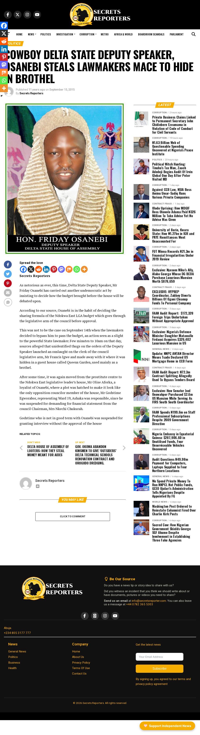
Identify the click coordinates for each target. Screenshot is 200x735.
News (31, 34)
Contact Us (79, 673)
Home (19, 34)
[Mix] (69, 269)
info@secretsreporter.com (149, 601)
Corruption (86, 34)
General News (17, 651)
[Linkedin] (46, 269)
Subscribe (160, 668)
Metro (105, 34)
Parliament (177, 34)
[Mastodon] (61, 269)
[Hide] (1, 95)
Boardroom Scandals (151, 34)
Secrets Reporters (31, 93)
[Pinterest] (53, 269)
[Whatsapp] (76, 269)
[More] (84, 269)
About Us (78, 657)
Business (14, 662)
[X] (31, 269)
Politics (45, 34)
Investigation (64, 34)
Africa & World (123, 34)
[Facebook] (23, 269)
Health (12, 668)
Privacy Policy (81, 662)
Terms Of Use (81, 668)
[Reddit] (38, 269)
